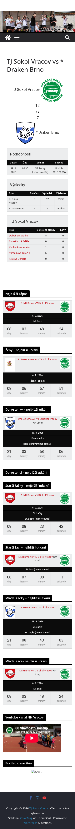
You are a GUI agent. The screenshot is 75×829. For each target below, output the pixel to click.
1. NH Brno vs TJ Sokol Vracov (37, 303)
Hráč (11, 230)
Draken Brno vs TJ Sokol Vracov (37, 607)
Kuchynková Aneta (19, 247)
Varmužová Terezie (19, 253)
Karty (63, 230)
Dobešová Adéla (18, 235)
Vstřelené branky (46, 230)
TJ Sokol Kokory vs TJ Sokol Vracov (37, 359)
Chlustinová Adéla (19, 241)
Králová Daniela (17, 258)
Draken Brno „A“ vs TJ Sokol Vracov (37, 418)
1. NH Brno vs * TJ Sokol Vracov (35, 556)
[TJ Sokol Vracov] (7, 37)
